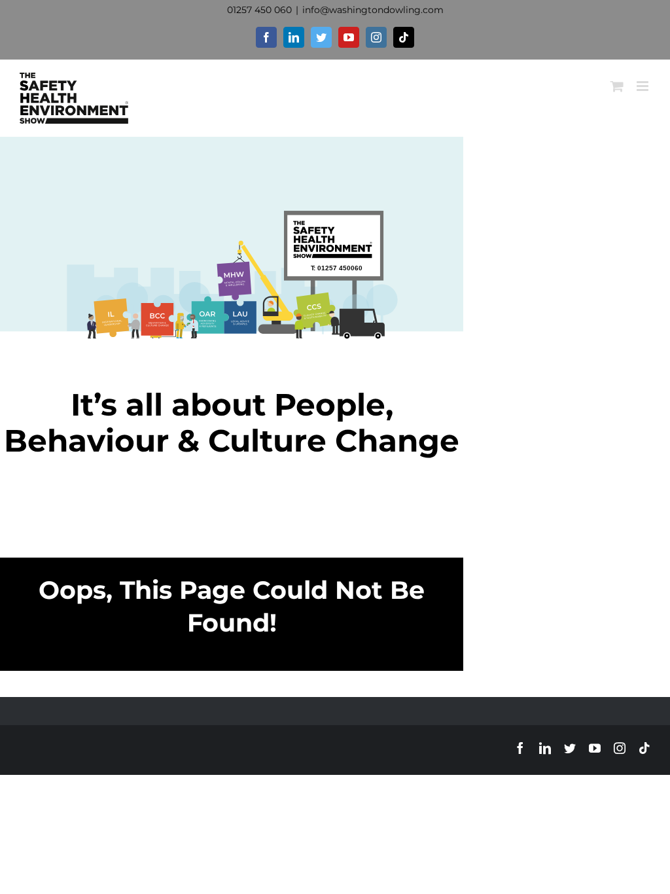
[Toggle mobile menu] (643, 86)
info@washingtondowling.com (373, 10)
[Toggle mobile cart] (617, 86)
